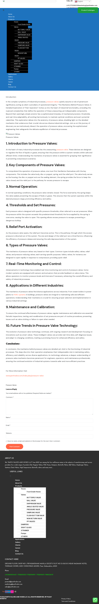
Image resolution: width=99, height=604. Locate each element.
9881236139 (49, 575)
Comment (10, 397)
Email (8, 425)
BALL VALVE (22, 32)
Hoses (16, 22)
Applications (12, 74)
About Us (11, 17)
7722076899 (31, 575)
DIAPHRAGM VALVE (24, 35)
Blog (9, 84)
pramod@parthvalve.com (13, 582)
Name (8, 417)
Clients (10, 79)
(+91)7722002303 (73, 5)
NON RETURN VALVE (21, 54)
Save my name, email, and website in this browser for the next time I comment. (34, 441)
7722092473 (40, 575)
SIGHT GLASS (18, 64)
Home (10, 14)
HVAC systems (19, 294)
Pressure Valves (11, 385)
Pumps (16, 69)
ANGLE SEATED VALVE (21, 39)
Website (9, 433)
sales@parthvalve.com (12, 587)
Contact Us (12, 87)
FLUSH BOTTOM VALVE (22, 49)
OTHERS (17, 72)
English (80, 1)
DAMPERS (17, 61)
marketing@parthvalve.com (88, 5)
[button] (40, 10)
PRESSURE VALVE (23, 43)
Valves (16, 27)
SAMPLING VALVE (23, 45)
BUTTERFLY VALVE (24, 30)
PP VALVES (21, 58)
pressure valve (62, 149)
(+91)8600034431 (10, 575)
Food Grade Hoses (24, 24)
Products (11, 19)
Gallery (10, 77)
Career (10, 82)
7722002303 (22, 575)
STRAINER (17, 66)
